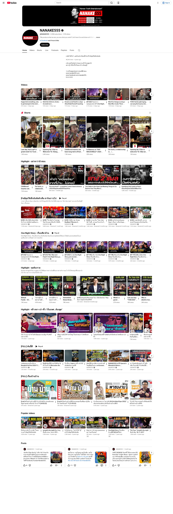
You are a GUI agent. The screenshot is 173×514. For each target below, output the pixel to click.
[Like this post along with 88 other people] (24, 465)
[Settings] (158, 3)
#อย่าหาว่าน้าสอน (83, 456)
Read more (69, 77)
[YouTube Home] (12, 3)
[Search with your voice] (118, 3)
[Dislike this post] (29, 465)
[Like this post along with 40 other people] (113, 465)
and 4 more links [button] (53, 40)
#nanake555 (86, 460)
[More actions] (41, 102)
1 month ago (38, 449)
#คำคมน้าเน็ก (77, 460)
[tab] (24, 50)
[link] (43, 458)
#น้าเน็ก (70, 460)
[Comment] (102, 465)
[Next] (152, 94)
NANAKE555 (24, 224)
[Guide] (3, 3)
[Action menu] (61, 465)
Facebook (44, 40)
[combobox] (82, 3)
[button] (69, 77)
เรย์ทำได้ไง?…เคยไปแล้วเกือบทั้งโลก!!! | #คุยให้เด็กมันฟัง (83, 56)
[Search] (111, 3)
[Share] (51, 465)
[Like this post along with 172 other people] (68, 465)
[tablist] (86, 50)
